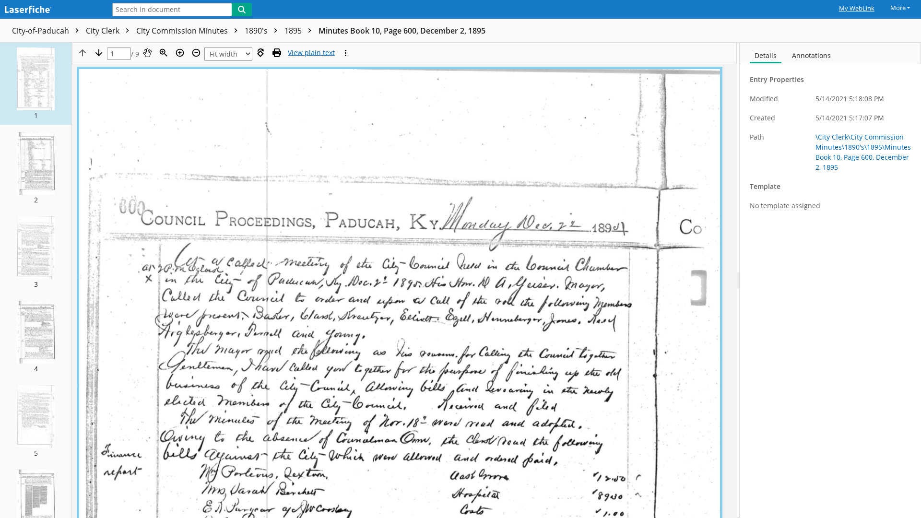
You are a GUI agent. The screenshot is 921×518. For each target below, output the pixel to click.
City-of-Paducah (41, 30)
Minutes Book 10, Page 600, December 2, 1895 (402, 30)
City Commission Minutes (183, 30)
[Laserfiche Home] (50, 10)
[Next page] (99, 53)
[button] (35, 84)
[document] (830, 280)
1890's (257, 30)
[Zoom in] (180, 53)
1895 (294, 30)
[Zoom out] (196, 53)
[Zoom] (163, 53)
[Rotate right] (260, 53)
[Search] (242, 9)
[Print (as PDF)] (277, 53)
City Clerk (103, 30)
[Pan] (147, 53)
